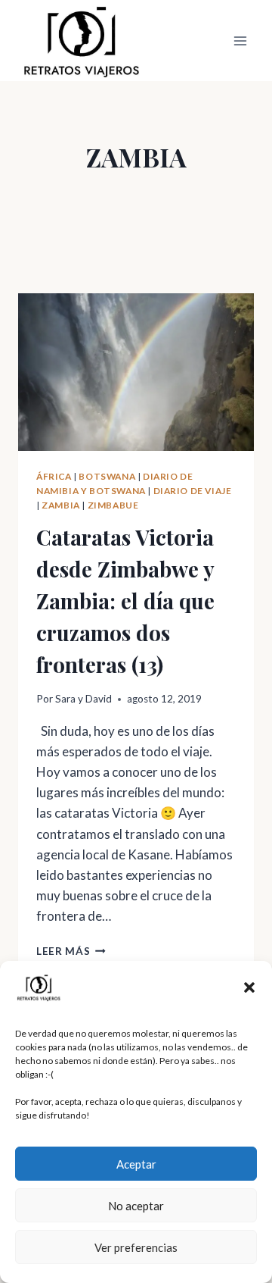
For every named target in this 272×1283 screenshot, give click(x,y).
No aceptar (136, 1206)
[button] (249, 987)
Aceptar (136, 1164)
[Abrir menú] (240, 40)
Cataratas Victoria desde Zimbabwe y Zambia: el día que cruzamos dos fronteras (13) (125, 600)
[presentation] (136, 372)
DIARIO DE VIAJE (192, 490)
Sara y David (83, 699)
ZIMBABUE (113, 505)
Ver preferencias (136, 1247)
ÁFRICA (54, 476)
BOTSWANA (107, 476)
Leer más (71, 951)
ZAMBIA (61, 505)
